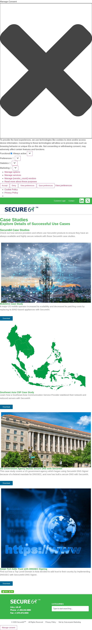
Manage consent (8, 628)
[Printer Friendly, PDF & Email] (7, 591)
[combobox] (70, 608)
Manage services (12, 175)
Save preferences (46, 186)
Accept (4, 186)
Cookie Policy (11, 189)
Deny (14, 186)
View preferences (27, 186)
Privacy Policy (11, 192)
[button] (46, 70)
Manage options (12, 172)
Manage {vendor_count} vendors (20, 178)
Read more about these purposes (20, 181)
